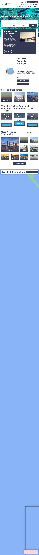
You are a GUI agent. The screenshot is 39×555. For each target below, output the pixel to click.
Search (33, 25)
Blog (29, 6)
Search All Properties (6, 121)
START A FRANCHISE (32, 2)
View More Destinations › (31, 89)
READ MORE (22, 80)
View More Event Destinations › (34, 108)
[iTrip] (6, 4)
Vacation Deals (34, 4)
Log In (22, 2)
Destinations (24, 4)
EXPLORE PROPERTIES (22, 84)
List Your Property (21, 6)
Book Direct (8, 51)
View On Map (6, 125)
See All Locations (32, 171)
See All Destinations (19, 163)
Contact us (35, 6)
